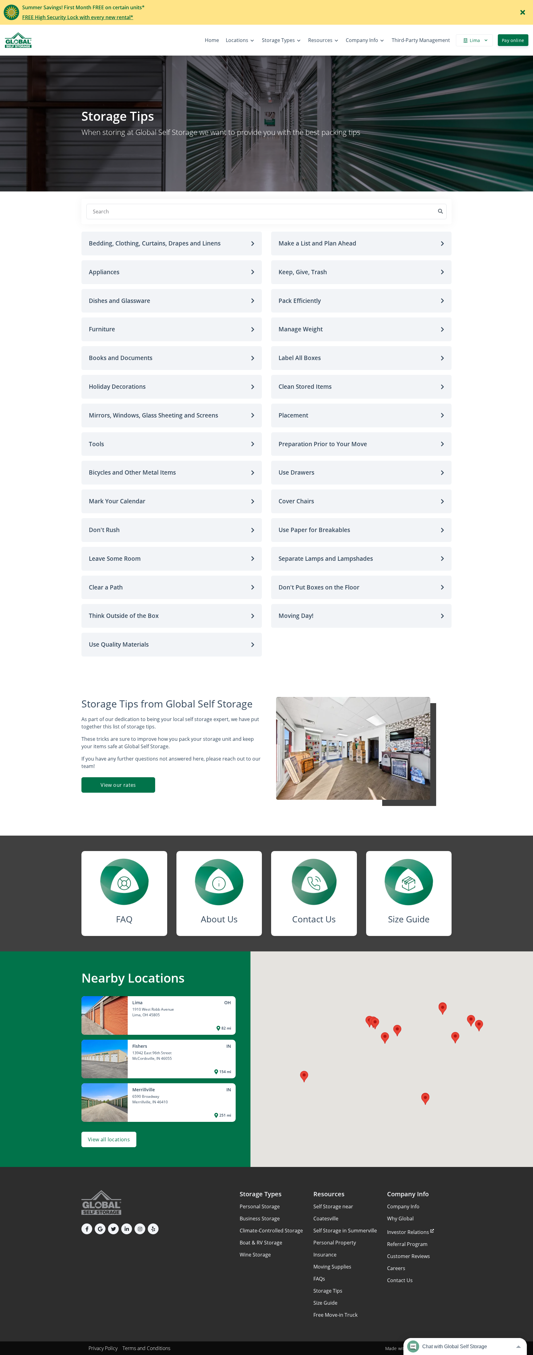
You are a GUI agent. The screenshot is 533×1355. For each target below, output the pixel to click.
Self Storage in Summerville (345, 1230)
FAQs (319, 1278)
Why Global (400, 1218)
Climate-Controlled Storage (271, 1230)
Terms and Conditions (146, 1348)
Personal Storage (260, 1206)
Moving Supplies (332, 1266)
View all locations (109, 1139)
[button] (171, 243)
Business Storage (260, 1218)
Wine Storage (255, 1254)
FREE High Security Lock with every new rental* (77, 17)
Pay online (513, 40)
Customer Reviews (408, 1256)
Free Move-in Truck (335, 1314)
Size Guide (325, 1302)
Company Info (403, 1206)
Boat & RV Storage (261, 1242)
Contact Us (400, 1280)
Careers (396, 1268)
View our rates (118, 785)
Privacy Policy (103, 1348)
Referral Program (407, 1244)
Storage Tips (327, 1290)
